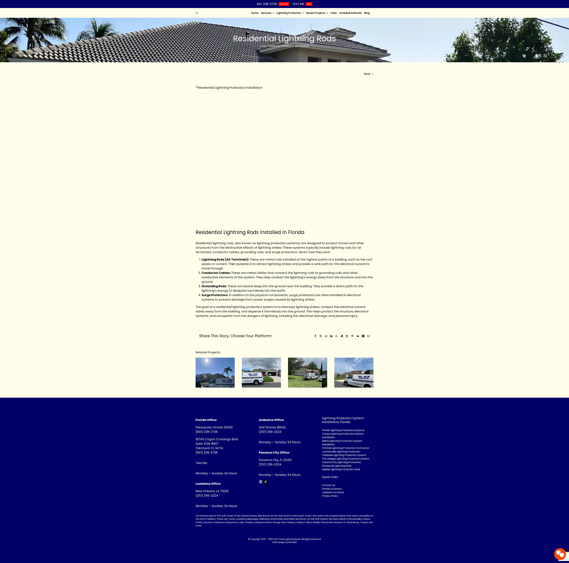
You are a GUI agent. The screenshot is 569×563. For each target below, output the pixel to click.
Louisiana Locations (333, 492)
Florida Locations (332, 488)
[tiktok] (265, 482)
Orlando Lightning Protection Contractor (345, 448)
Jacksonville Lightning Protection (341, 451)
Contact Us (328, 485)
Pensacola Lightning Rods (336, 466)
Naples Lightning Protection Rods (341, 469)
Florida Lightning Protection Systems (343, 430)
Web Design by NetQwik (284, 542)
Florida (278, 518)
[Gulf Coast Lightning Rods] (216, 13)
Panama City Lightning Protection (341, 462)
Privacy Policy (330, 496)
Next (367, 74)
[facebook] (260, 482)
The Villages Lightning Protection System (345, 458)
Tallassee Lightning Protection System (344, 455)
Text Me (201, 463)
